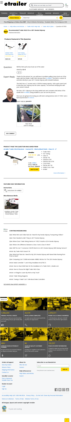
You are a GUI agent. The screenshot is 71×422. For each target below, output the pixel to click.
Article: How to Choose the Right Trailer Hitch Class (24, 269)
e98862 (34, 163)
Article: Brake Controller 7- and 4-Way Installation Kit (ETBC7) (27, 263)
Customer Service (36, 9)
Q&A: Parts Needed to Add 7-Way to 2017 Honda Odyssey (26, 238)
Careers (21, 367)
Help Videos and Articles (26, 373)
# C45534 (31, 98)
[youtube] (67, 390)
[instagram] (63, 390)
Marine (48, 13)
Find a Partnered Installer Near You (7, 379)
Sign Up (4, 389)
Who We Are (23, 365)
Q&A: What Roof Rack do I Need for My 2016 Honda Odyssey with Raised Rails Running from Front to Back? (37, 255)
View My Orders (6, 365)
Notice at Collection (8, 399)
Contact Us (5, 372)
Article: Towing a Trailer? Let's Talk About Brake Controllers (27, 279)
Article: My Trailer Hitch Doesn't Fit (19, 251)
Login (3, 386)
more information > (59, 173)
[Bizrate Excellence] (4, 408)
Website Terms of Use (32, 399)
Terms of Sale (19, 399)
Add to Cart (34, 169)
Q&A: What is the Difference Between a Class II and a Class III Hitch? (29, 245)
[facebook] (56, 390)
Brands (56, 13)
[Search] (32, 5)
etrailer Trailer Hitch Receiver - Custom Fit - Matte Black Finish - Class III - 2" (9, 53)
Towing (4, 13)
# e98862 (49, 78)
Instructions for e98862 (14, 190)
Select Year (26, 18)
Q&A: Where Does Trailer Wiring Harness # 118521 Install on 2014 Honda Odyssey (34, 241)
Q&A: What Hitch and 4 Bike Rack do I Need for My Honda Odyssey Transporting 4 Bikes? (36, 235)
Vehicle (30, 13)
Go (61, 17)
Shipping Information (8, 370)
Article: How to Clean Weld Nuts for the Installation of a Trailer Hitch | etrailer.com (34, 266)
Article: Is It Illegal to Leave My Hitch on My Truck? (24, 273)
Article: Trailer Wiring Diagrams (18, 276)
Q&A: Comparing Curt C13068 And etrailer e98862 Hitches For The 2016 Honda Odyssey (35, 259)
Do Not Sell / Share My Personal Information (49, 395)
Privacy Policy (30, 395)
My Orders (50, 9)
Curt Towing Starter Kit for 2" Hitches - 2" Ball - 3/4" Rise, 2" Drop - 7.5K (22, 53)
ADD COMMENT (10, 133)
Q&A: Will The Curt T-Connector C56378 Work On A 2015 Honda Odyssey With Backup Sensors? (38, 248)
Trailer (23, 13)
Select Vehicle (14, 17)
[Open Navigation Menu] (1, 2)
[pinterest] (59, 390)
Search (21, 376)
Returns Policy (6, 367)
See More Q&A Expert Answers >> (15, 284)
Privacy (38, 370)
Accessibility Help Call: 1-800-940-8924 (13, 395)
